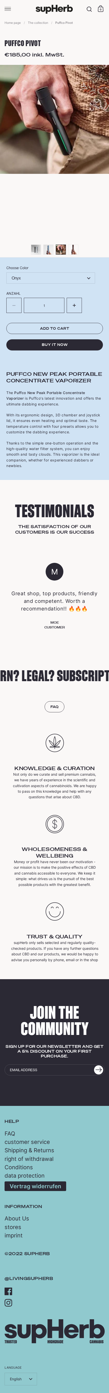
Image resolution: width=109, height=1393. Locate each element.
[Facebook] (8, 1291)
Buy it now (55, 344)
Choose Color (17, 268)
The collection (38, 23)
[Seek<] (89, 9)
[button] (74, 305)
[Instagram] (8, 1303)
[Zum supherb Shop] (55, 1342)
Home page (13, 23)
